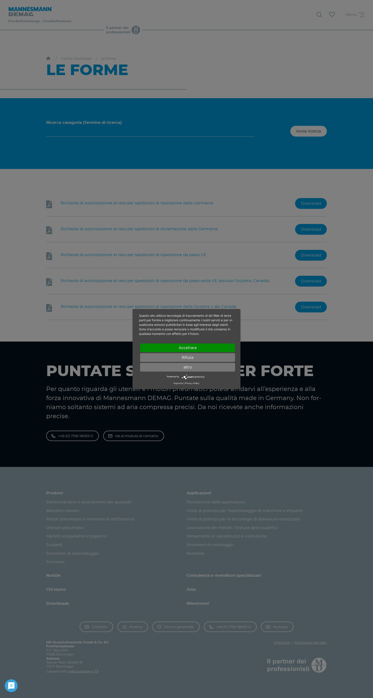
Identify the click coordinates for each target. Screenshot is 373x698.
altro (187, 367)
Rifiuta (187, 357)
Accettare (188, 347)
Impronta (178, 383)
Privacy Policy (192, 383)
